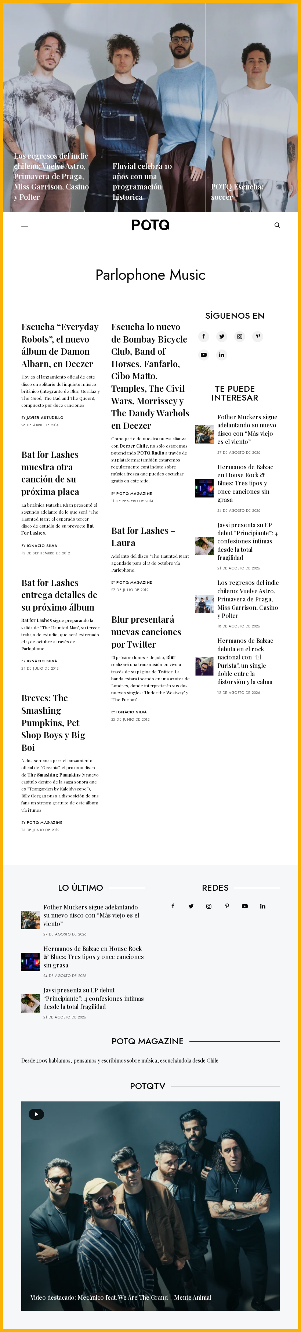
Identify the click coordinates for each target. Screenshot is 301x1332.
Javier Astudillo (45, 417)
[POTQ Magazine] (150, 225)
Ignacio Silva (42, 546)
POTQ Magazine (134, 493)
